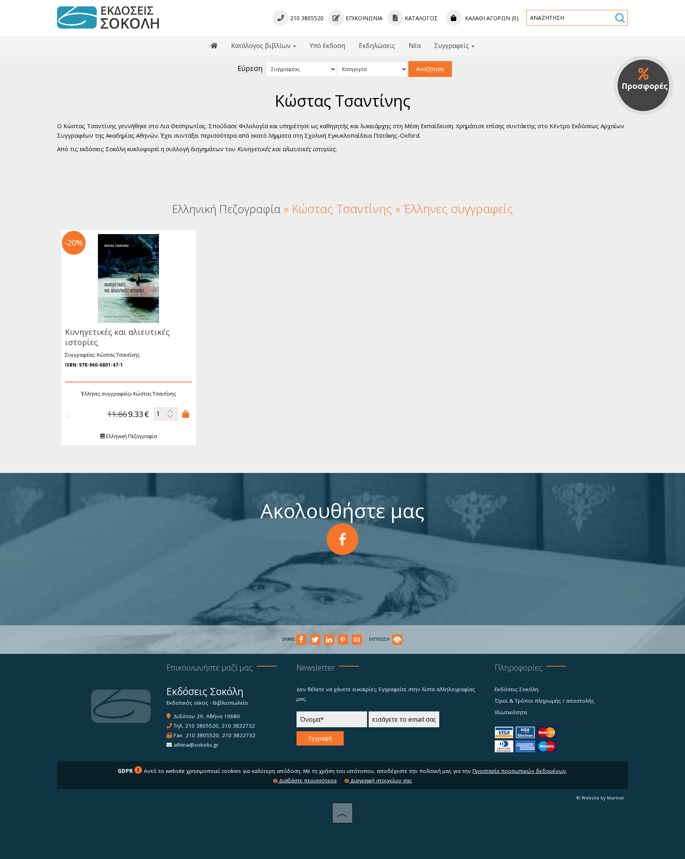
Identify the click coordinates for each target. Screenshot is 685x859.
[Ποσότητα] (166, 413)
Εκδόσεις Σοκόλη (516, 689)
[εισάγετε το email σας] (404, 721)
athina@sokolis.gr (196, 744)
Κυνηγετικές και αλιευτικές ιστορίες (117, 337)
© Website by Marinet (600, 798)
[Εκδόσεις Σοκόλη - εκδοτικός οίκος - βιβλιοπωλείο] (108, 17)
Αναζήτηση (430, 69)
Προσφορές (645, 86)
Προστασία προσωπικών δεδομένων (519, 770)
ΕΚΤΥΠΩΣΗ (380, 639)
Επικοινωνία (363, 18)
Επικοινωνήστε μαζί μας (209, 667)
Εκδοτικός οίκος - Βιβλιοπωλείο (207, 702)
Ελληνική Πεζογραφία (131, 436)
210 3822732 (238, 725)
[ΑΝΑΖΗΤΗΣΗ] (620, 17)
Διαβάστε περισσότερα (307, 780)
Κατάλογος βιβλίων (261, 45)
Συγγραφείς (452, 45)
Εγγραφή (320, 738)
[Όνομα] (332, 721)
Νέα (415, 45)
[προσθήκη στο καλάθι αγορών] (186, 414)
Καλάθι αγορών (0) (491, 18)
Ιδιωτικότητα (511, 712)
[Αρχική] (214, 46)
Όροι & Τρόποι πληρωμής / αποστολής (544, 700)
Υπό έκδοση (327, 45)
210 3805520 (201, 725)
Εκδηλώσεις (377, 45)
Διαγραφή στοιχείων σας (380, 780)
